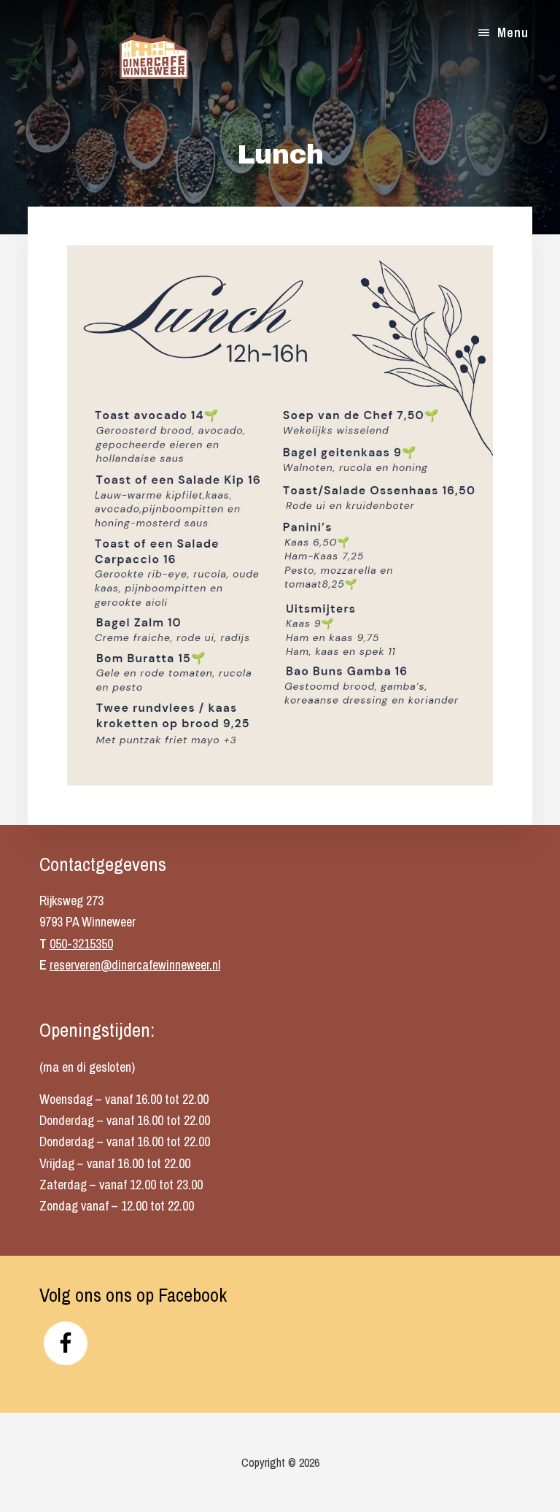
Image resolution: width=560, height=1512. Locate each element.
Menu (513, 32)
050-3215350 (81, 944)
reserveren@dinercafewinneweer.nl (135, 965)
